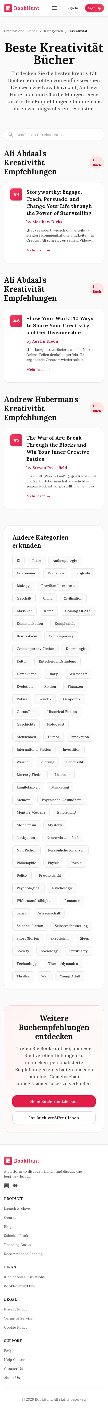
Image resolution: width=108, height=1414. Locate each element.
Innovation (80, 737)
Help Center (14, 1359)
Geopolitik (72, 699)
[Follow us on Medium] (15, 1185)
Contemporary (61, 636)
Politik (22, 875)
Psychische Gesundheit (61, 800)
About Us (12, 1377)
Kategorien (53, 31)
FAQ (7, 1350)
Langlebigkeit (28, 787)
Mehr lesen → (38, 250)
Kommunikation (30, 623)
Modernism (26, 825)
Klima (48, 611)
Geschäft (24, 598)
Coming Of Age (78, 611)
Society (23, 951)
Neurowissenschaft (62, 837)
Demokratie (27, 674)
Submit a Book (16, 1235)
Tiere (36, 560)
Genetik (44, 699)
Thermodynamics (63, 963)
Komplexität (65, 623)
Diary (53, 674)
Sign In (72, 8)
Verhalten (56, 573)
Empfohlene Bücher (20, 31)
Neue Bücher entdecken (54, 1101)
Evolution (25, 686)
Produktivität (50, 875)
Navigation (26, 837)
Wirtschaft (78, 674)
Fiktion (50, 686)
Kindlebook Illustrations (24, 1277)
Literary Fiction (30, 774)
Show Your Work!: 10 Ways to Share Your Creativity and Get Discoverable (59, 325)
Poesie (76, 863)
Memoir (23, 800)
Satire (22, 913)
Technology (27, 963)
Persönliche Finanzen (66, 850)
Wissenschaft (49, 913)
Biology (23, 585)
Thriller (23, 976)
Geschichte (26, 724)
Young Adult (70, 976)
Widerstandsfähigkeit (35, 900)
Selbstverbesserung (71, 926)
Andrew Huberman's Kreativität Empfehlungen (41, 408)
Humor (54, 737)
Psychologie (62, 888)
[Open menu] (54, 8)
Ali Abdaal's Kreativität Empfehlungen (30, 162)
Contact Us (13, 1368)
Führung (47, 762)
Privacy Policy (15, 1309)
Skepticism (59, 938)
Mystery (55, 825)
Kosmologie (76, 648)
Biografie (83, 573)
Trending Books (17, 1244)
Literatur (62, 774)
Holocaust (55, 724)
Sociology (49, 951)
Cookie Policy (15, 1327)
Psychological (28, 888)
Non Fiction (26, 850)
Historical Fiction (62, 711)
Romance (72, 900)
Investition (71, 749)
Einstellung (66, 812)
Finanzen (75, 686)
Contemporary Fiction (35, 648)
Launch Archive (17, 1208)
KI (18, 560)
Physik (53, 863)
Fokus (22, 699)
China (47, 598)
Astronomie (26, 573)
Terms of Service (18, 1318)
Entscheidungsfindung (57, 661)
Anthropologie (65, 560)
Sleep (84, 938)
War (44, 976)
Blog (8, 1226)
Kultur (22, 661)
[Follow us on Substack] (6, 1185)
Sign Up (94, 8)
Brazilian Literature (58, 585)
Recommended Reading (23, 1254)
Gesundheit (26, 711)
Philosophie (26, 863)
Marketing (60, 787)
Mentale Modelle (31, 812)
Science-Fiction (30, 926)
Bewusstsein (27, 636)
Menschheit (26, 737)
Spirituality (78, 951)
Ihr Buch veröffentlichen (54, 1117)
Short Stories (28, 938)
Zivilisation (73, 598)
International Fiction (34, 749)
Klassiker (24, 611)
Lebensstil (74, 762)
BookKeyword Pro (19, 1286)
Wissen (23, 762)
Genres (10, 1217)
